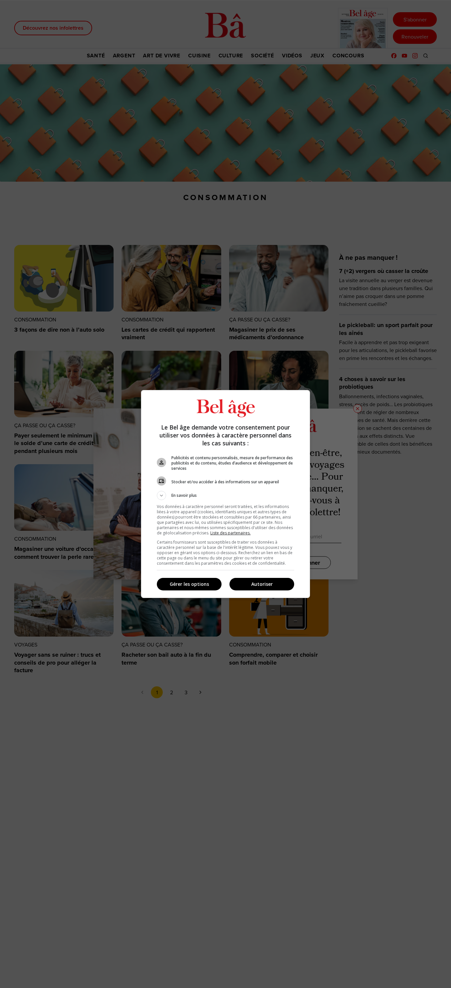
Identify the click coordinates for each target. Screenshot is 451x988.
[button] (225, 495)
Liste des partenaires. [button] (230, 533)
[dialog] (225, 494)
